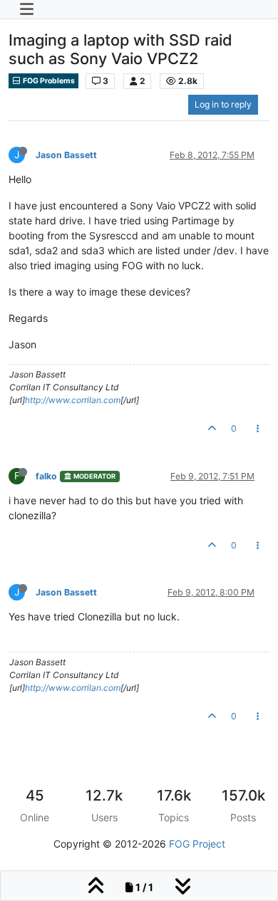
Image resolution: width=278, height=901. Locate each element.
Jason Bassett (66, 155)
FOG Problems (48, 80)
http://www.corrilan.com (72, 400)
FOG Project (197, 844)
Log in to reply (223, 104)
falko (46, 476)
